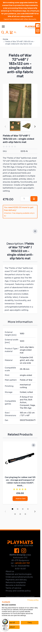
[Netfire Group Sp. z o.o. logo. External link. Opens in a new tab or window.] (6, 602)
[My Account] (7, 32)
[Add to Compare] (35, 231)
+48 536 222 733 (22, 563)
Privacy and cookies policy (18, 591)
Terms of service (13, 588)
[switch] (5, 628)
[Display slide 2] (17, 508)
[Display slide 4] (27, 508)
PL (15, 32)
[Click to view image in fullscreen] (20, 101)
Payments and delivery (16, 579)
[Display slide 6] (20, 514)
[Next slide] (34, 511)
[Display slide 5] (15, 514)
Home (5, 39)
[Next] (34, 126)
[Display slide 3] (22, 508)
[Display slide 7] (25, 514)
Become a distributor (16, 585)
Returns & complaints (16, 582)
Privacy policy (32, 600)
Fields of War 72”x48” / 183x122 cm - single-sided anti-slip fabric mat (19, 42)
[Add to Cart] (33, 198)
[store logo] (31, 27)
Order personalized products (19, 577)
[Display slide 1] (12, 508)
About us (10, 571)
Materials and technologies (19, 574)
